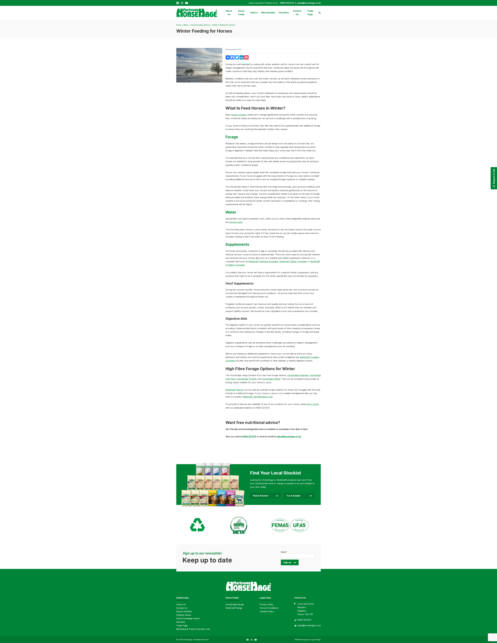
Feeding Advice (183, 615)
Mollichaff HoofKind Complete (263, 261)
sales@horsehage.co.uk (288, 436)
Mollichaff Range (234, 608)
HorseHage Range (235, 604)
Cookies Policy (267, 611)
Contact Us (297, 13)
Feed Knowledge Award (187, 618)
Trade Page (310, 13)
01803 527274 (249, 436)
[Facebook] (177, 3)
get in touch (313, 404)
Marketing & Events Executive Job (193, 629)
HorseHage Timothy (247, 379)
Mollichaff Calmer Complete (293, 261)
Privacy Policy (266, 604)
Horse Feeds (241, 13)
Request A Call (494, 176)
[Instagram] (182, 3)
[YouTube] (186, 3)
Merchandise (268, 12)
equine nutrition (239, 114)
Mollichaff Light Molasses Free (258, 396)
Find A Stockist (260, 495)
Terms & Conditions (269, 608)
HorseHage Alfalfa (271, 379)
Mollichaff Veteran (234, 389)
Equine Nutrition (184, 611)
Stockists (284, 12)
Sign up (287, 562)
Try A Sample (293, 495)
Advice (254, 12)
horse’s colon (236, 222)
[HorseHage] (196, 12)
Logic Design (315, 639)
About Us (229, 13)
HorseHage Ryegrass (297, 375)
